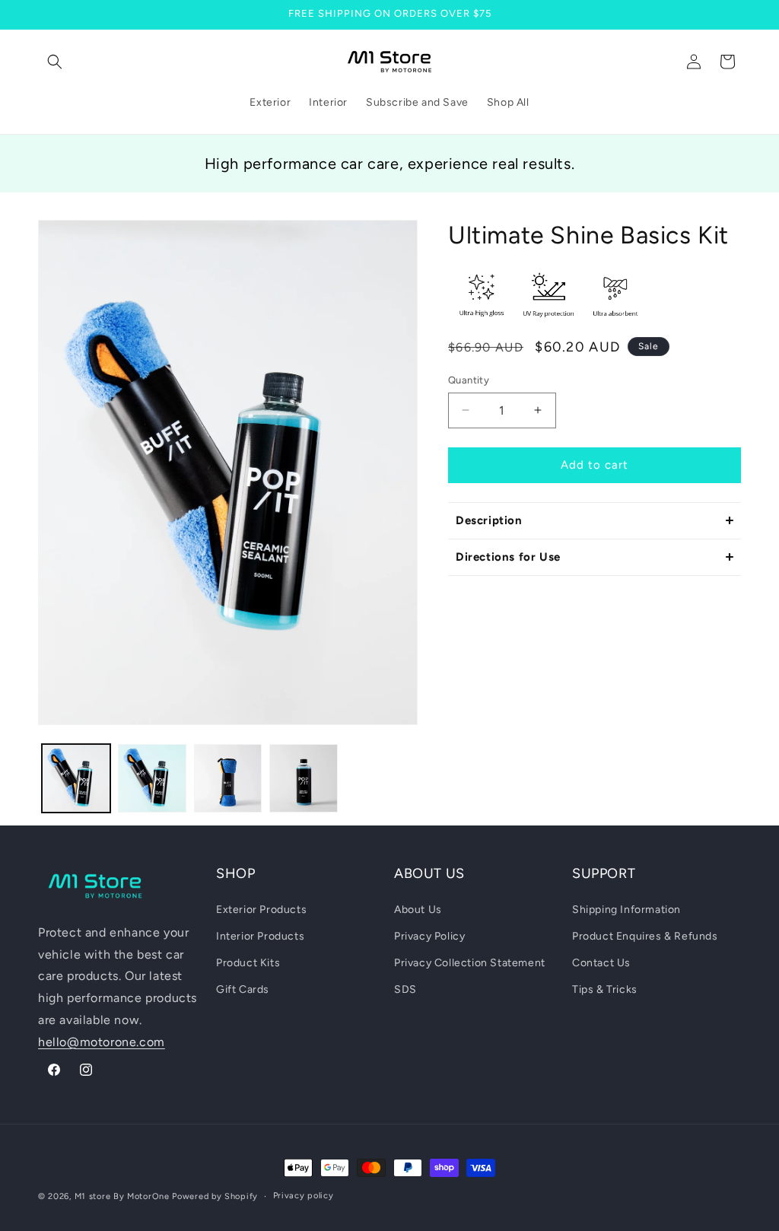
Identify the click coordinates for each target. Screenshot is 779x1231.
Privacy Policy (429, 936)
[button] (55, 61)
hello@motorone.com (101, 1042)
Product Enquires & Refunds (645, 936)
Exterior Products (261, 909)
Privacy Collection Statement (469, 962)
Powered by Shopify (215, 1196)
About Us (418, 909)
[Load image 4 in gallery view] (303, 778)
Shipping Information (626, 909)
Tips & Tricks (605, 989)
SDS (405, 989)
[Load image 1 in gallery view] (76, 778)
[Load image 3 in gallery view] (228, 778)
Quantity (468, 380)
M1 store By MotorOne (122, 1196)
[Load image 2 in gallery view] (152, 778)
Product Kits (248, 962)
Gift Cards (242, 989)
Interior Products (260, 936)
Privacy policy (303, 1196)
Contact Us (601, 962)
